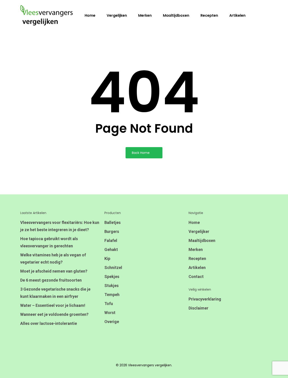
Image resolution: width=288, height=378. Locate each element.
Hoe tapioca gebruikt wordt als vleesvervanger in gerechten (49, 242)
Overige (111, 321)
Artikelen (197, 267)
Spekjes (111, 276)
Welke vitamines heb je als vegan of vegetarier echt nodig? (53, 258)
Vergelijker (199, 231)
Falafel (110, 240)
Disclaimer (198, 308)
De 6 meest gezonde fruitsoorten (51, 280)
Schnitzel (113, 267)
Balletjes (112, 222)
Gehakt (111, 249)
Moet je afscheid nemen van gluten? (53, 271)
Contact (196, 276)
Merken (196, 249)
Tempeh (111, 294)
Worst (109, 312)
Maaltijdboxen (202, 240)
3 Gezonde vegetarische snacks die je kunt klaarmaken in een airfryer (55, 293)
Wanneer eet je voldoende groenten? (54, 314)
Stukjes (111, 285)
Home (194, 222)
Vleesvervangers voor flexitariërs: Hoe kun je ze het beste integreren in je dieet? (59, 226)
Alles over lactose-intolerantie (48, 323)
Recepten (197, 258)
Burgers (111, 231)
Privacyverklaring (205, 299)
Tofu (108, 303)
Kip (107, 258)
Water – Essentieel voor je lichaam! (52, 305)
